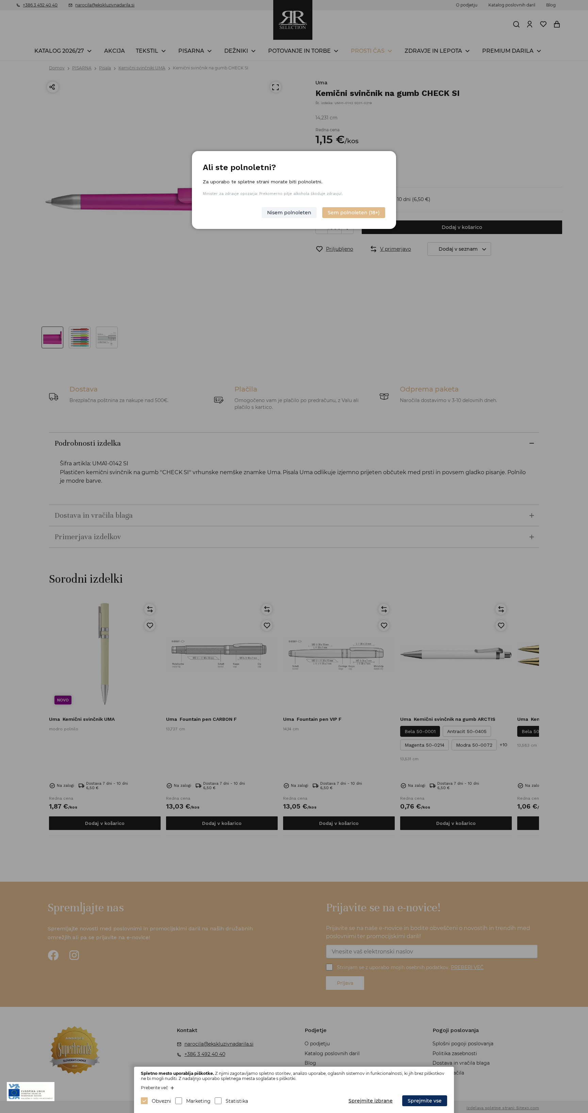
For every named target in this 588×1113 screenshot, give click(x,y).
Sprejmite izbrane (370, 1101)
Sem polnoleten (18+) (354, 213)
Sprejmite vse (425, 1101)
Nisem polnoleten (289, 213)
